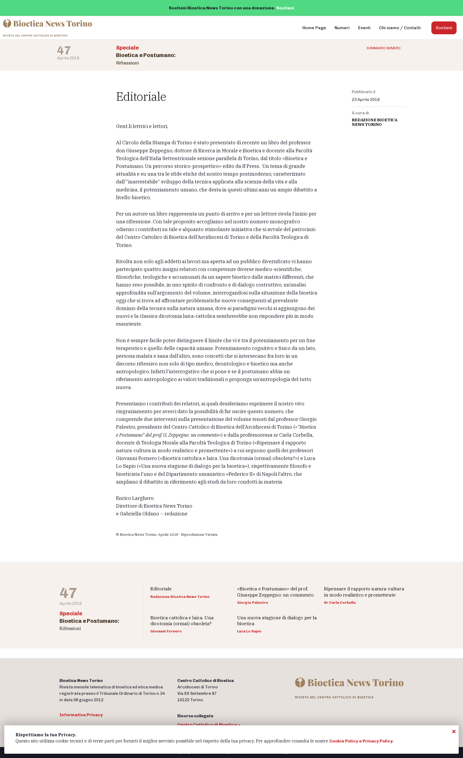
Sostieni (285, 7)
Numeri (342, 27)
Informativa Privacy (81, 714)
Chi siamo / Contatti (400, 27)
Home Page (314, 27)
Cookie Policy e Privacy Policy (361, 741)
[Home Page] (48, 28)
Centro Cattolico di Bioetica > (208, 724)
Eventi (364, 27)
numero (384, 48)
